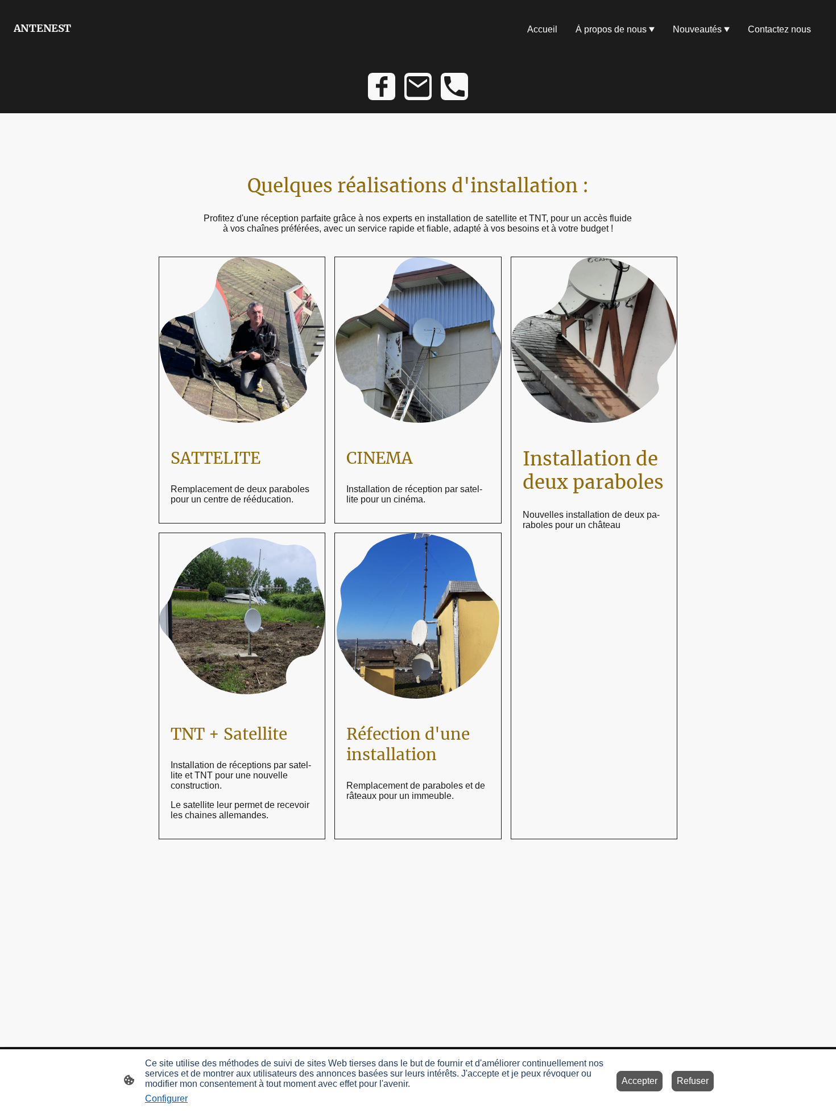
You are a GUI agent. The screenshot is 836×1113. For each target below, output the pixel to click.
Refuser (693, 1081)
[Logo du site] (77, 45)
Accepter (639, 1081)
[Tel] (454, 86)
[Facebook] (381, 86)
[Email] (418, 86)
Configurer (166, 1098)
